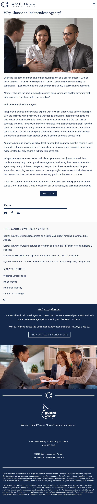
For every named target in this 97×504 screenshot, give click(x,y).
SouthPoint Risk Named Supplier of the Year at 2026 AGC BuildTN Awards (40, 255)
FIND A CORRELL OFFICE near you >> (49, 335)
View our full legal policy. (72, 494)
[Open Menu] (94, 4)
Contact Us (48, 194)
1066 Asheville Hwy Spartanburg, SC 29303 (48, 441)
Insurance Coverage (13, 293)
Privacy (59, 454)
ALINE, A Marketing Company (51, 457)
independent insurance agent (22, 104)
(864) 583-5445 (48, 445)
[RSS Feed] (4, 299)
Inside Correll (10, 282)
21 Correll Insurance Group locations (26, 185)
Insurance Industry (12, 287)
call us (51, 185)
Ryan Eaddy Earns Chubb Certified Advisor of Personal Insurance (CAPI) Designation (46, 261)
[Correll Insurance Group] (18, 4)
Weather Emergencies (14, 276)
